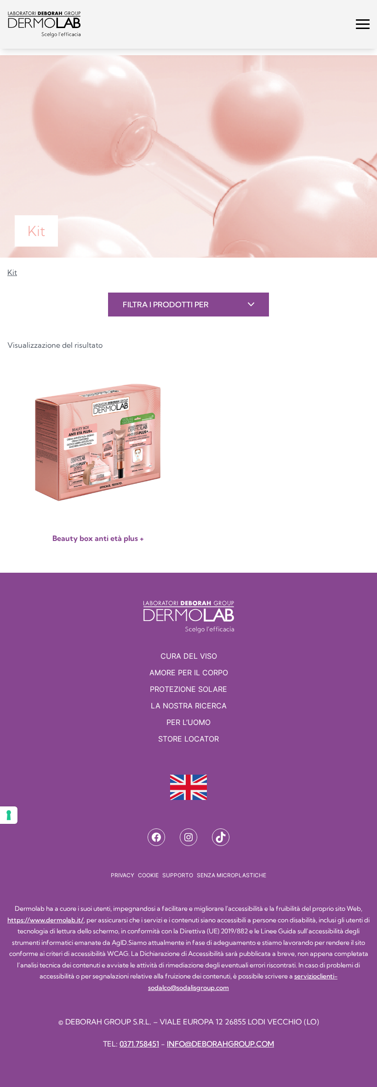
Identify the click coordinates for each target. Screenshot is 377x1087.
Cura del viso (188, 656)
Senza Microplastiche (231, 875)
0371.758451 (139, 1043)
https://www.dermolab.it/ (45, 920)
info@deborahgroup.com (220, 1043)
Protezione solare (188, 689)
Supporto (177, 875)
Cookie (148, 875)
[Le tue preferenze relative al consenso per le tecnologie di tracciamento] (8, 815)
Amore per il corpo (188, 672)
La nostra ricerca (189, 705)
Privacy (122, 875)
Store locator (188, 738)
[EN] (188, 787)
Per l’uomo (188, 722)
